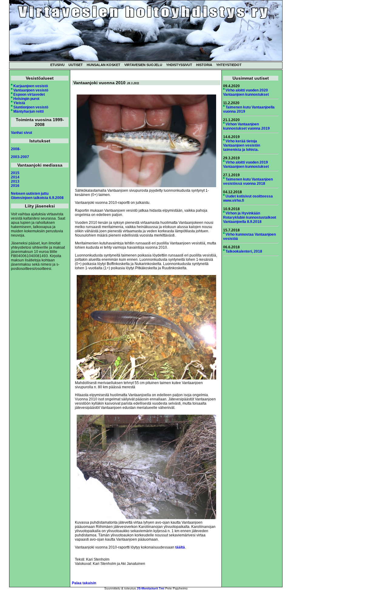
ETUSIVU (57, 65)
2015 (15, 173)
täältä (180, 547)
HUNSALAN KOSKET (103, 65)
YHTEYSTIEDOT (229, 65)
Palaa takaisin (84, 583)
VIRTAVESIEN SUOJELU (143, 65)
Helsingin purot (26, 99)
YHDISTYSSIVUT (179, 65)
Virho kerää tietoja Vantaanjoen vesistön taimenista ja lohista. (241, 145)
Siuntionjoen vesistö (30, 107)
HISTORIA (204, 65)
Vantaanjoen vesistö (30, 90)
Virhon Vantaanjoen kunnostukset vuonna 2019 (246, 126)
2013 (15, 181)
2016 (15, 186)
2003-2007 (20, 157)
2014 (15, 177)
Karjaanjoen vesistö (30, 86)
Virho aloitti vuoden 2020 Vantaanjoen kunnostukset (246, 92)
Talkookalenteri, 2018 (244, 251)
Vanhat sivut (21, 133)
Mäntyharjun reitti (28, 111)
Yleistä (19, 103)
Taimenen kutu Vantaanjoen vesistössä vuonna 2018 (248, 181)
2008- (16, 149)
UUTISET (76, 65)
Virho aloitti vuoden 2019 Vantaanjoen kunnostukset (246, 164)
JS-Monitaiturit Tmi (150, 588)
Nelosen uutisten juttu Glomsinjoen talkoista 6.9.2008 (37, 195)
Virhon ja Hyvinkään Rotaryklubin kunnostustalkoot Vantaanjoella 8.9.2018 (249, 217)
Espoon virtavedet (29, 94)
